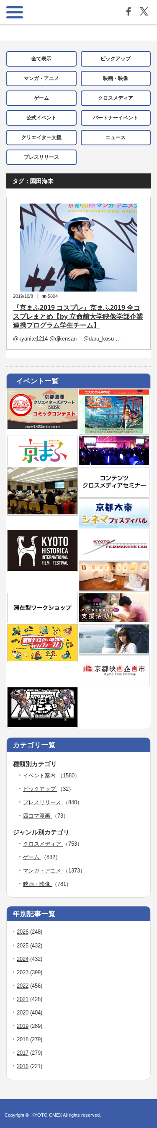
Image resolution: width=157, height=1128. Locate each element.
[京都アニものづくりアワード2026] (114, 431)
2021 (22, 999)
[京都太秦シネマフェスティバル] (114, 526)
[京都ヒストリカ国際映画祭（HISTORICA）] (42, 569)
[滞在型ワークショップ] (42, 620)
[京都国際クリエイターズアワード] (42, 427)
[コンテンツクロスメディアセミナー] (114, 494)
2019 (22, 1026)
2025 (22, 945)
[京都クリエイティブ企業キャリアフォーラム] (42, 659)
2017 (22, 1053)
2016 (22, 1066)
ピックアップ (115, 59)
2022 (22, 986)
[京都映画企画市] (114, 683)
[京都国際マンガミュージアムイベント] (114, 588)
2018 (22, 1039)
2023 (22, 972)
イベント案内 (40, 775)
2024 (22, 959)
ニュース (116, 137)
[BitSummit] (42, 725)
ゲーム (41, 98)
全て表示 (41, 59)
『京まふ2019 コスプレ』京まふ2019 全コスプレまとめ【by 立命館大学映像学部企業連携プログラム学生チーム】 (78, 316)
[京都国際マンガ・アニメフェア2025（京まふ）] (42, 463)
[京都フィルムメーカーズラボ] (114, 557)
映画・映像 (115, 78)
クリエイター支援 (41, 137)
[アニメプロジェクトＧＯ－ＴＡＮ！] (114, 651)
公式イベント (41, 118)
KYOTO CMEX (47, 1115)
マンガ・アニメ (41, 78)
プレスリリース (41, 157)
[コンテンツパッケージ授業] (42, 512)
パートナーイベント (115, 118)
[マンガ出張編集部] (114, 620)
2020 (22, 1012)
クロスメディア (115, 98)
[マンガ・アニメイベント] (114, 463)
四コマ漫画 (37, 816)
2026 (22, 932)
